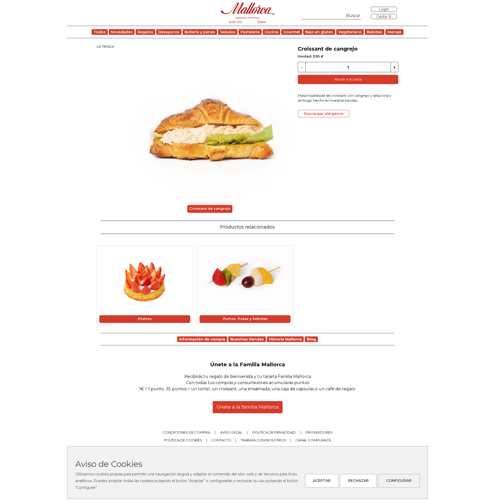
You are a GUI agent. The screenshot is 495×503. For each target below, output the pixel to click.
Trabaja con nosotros (263, 440)
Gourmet (291, 32)
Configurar (398, 480)
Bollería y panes (200, 32)
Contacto (221, 440)
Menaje (394, 32)
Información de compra (202, 339)
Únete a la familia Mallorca (248, 407)
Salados (227, 32)
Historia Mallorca (285, 339)
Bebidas (374, 32)
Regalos (145, 32)
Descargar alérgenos (323, 113)
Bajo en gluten (319, 32)
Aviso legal (231, 432)
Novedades (122, 32)
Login (384, 9)
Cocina (271, 32)
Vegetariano (350, 32)
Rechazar (358, 480)
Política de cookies (183, 440)
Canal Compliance (313, 440)
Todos (100, 32)
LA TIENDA (105, 46)
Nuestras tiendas (247, 339)
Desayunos (168, 32)
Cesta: (383, 16)
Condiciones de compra (186, 432)
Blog (311, 339)
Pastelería (250, 32)
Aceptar (322, 480)
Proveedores (319, 432)
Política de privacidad (274, 432)
